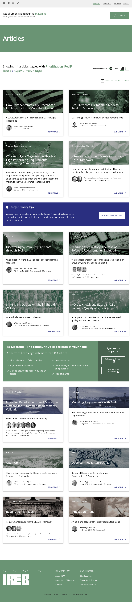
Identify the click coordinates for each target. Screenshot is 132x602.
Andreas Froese (12, 433)
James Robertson (114, 178)
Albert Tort (91, 326)
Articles (96, 3)
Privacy (65, 594)
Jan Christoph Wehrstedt (28, 433)
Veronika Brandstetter (47, 433)
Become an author (88, 584)
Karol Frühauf (27, 323)
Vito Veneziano (106, 275)
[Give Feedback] (9, 3)
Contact (58, 584)
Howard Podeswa (28, 187)
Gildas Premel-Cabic (29, 269)
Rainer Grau (91, 528)
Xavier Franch (45, 534)
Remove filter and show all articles (116, 81)
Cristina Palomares (21, 534)
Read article (53, 132)
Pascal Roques (92, 421)
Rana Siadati (84, 275)
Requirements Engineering (24, 15)
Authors (117, 3)
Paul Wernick (95, 275)
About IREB (60, 576)
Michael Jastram (28, 482)
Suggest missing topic (112, 215)
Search (126, 3)
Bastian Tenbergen (21, 430)
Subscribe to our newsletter (113, 370)
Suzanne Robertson (99, 178)
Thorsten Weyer (51, 430)
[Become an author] (18, 3)
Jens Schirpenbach (94, 482)
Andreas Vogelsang (36, 430)
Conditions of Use (79, 594)
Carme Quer (34, 534)
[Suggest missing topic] (13, 3)
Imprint (56, 594)
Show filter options (100, 68)
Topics (121, 15)
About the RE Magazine (65, 580)
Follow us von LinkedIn (113, 359)
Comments (107, 3)
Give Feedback (86, 576)
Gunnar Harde (27, 126)
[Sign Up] (4, 3)
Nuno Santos (92, 123)
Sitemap (47, 594)
